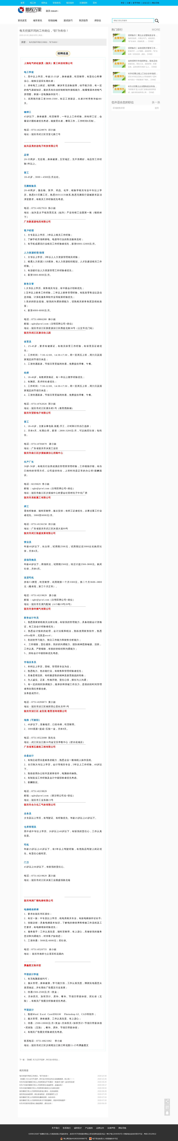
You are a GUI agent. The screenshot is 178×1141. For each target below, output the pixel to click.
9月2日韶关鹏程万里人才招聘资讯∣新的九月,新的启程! (39, 1088)
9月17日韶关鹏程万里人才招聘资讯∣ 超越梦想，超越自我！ (41, 1085)
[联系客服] (167, 1113)
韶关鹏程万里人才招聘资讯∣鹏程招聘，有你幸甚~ (37, 1097)
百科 (95, 3)
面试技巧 (68, 20)
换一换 (156, 102)
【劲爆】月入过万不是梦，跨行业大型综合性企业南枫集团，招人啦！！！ (47, 1079)
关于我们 (56, 1128)
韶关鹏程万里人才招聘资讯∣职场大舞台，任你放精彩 (38, 1091)
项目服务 (70, 3)
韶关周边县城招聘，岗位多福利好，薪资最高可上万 (38, 1094)
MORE (156, 29)
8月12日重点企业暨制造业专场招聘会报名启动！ (149, 86)
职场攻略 (52, 20)
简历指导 (83, 20)
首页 (22, 3)
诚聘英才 (78, 1128)
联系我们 (67, 1128)
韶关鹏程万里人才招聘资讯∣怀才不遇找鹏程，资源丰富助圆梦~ (42, 1100)
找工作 (33, 3)
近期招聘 (83, 3)
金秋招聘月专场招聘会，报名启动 (142, 61)
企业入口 (146, 3)
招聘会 (44, 3)
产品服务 (89, 1128)
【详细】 (151, 41)
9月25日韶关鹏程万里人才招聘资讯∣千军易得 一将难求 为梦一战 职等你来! (47, 1082)
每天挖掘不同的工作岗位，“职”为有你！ (34, 1076)
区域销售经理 (119, 108)
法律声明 (111, 1128)
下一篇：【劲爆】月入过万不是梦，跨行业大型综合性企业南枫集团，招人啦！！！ (50, 1060)
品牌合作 (100, 1128)
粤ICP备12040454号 (114, 1134)
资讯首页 (22, 20)
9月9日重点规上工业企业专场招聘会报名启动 (147, 73)
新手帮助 (136, 3)
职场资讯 (57, 3)
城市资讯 (37, 20)
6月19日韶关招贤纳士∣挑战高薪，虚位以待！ (36, 1103)
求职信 (97, 20)
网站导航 (155, 3)
